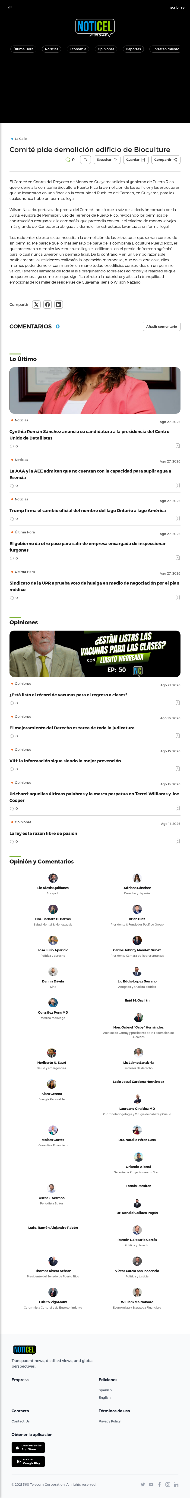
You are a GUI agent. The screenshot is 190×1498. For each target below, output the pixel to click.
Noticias (51, 49)
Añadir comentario (161, 326)
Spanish (105, 1390)
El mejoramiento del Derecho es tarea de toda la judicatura (72, 727)
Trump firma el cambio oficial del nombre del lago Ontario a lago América (88, 510)
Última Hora (23, 49)
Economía (78, 49)
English (105, 1397)
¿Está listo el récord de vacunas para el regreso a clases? (68, 694)
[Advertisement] (95, 90)
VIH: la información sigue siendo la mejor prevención (65, 760)
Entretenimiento (165, 49)
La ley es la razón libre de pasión (43, 833)
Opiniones (106, 49)
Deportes (133, 49)
